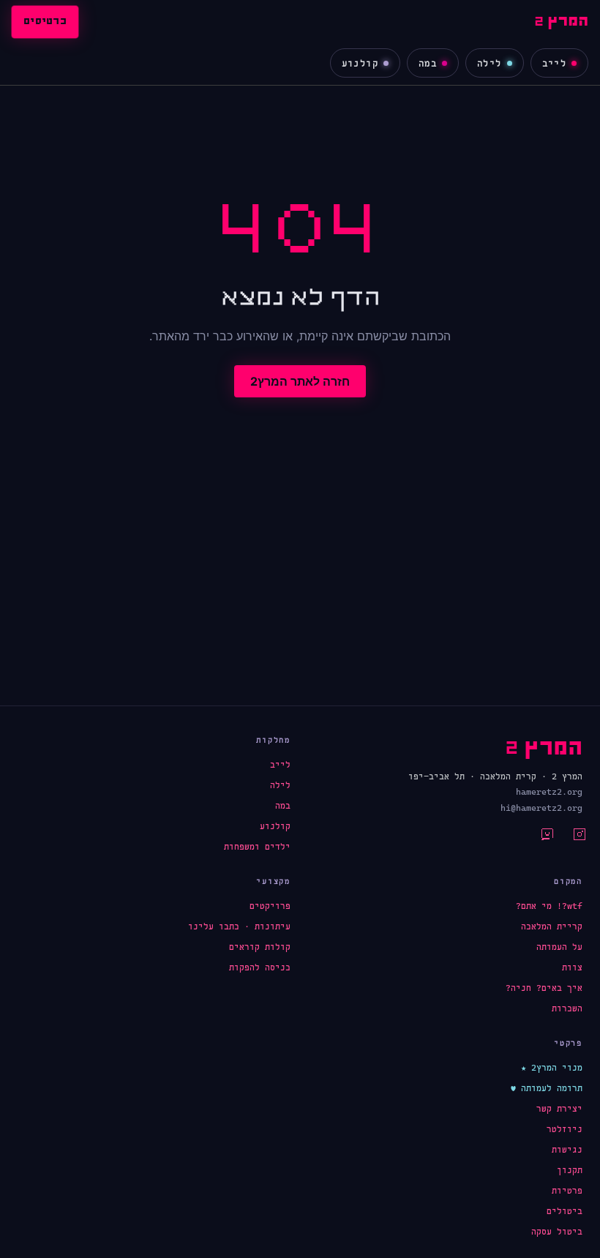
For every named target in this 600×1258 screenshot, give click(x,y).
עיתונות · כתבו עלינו (239, 926)
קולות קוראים (259, 947)
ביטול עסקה (556, 1232)
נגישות (567, 1150)
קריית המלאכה (551, 926)
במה (428, 63)
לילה (489, 63)
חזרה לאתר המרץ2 (300, 381)
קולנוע (360, 63)
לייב (554, 63)
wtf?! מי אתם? (549, 906)
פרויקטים (270, 906)
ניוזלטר (564, 1129)
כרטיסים (45, 22)
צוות (572, 967)
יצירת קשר (559, 1109)
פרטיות (567, 1191)
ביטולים (564, 1211)
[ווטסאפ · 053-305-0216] (538, 839)
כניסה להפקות (259, 967)
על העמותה (559, 947)
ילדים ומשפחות (257, 847)
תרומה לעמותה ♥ (546, 1088)
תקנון (569, 1170)
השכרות (567, 1008)
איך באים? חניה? (544, 988)
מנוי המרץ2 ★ (551, 1068)
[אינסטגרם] (571, 839)
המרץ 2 (561, 22)
